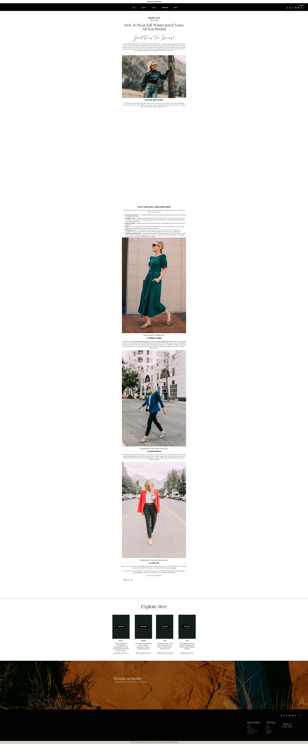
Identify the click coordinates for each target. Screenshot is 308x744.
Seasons (151, 18)
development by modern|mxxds (169, 742)
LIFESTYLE (143, 640)
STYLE (158, 18)
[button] (154, 7)
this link (139, 572)
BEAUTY (121, 640)
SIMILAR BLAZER (145, 448)
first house (156, 742)
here (182, 571)
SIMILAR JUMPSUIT (149, 335)
